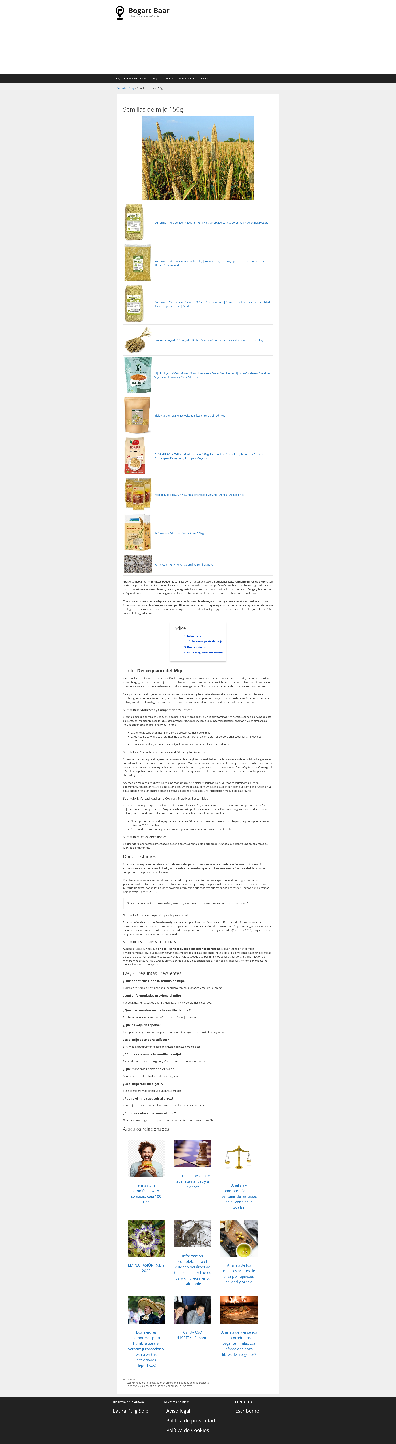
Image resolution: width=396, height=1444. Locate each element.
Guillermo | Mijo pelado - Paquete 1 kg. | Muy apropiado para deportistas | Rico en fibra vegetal (211, 222)
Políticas (204, 78)
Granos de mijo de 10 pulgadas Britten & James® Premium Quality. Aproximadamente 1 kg (209, 340)
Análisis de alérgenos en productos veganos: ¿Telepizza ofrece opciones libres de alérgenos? (239, 1343)
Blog (155, 78)
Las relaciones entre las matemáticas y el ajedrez (192, 1181)
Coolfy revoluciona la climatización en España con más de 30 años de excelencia (167, 1382)
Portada (121, 88)
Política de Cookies (187, 1430)
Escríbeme (247, 1410)
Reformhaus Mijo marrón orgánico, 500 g (179, 533)
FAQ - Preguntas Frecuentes (205, 652)
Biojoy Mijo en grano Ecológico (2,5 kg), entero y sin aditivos (189, 415)
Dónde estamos (197, 647)
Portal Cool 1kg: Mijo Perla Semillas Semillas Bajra (183, 564)
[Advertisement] (198, 50)
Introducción (195, 636)
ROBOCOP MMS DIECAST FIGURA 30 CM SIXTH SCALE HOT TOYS (159, 1386)
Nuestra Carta (186, 78)
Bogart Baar (149, 10)
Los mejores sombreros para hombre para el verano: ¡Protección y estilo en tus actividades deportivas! (146, 1349)
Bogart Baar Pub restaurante (131, 78)
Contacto (168, 78)
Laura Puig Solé (130, 1410)
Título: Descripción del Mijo (205, 641)
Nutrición (131, 1379)
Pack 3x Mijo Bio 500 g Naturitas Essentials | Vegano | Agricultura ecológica (199, 494)
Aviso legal (178, 1410)
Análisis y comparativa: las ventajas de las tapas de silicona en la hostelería (239, 1196)
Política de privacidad (190, 1420)
